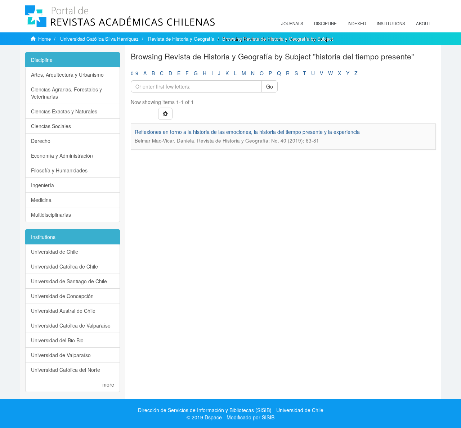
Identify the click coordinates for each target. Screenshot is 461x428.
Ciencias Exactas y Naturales (64, 111)
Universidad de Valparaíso (61, 355)
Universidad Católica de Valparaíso (71, 325)
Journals (292, 23)
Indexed (357, 23)
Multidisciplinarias (51, 214)
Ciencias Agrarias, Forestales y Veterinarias (66, 93)
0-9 (134, 73)
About (423, 23)
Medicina (41, 199)
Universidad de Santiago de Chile (69, 281)
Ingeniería (42, 185)
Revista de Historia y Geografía (181, 38)
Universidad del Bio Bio (57, 340)
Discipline (325, 23)
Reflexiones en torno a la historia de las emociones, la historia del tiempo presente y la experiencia (247, 131)
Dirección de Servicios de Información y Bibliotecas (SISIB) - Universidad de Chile (230, 410)
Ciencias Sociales (51, 126)
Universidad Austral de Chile (63, 310)
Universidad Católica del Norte (65, 369)
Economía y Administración (62, 155)
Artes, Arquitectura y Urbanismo (67, 74)
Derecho (40, 140)
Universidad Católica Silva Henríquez (99, 38)
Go (269, 86)
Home (44, 38)
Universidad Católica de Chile (64, 266)
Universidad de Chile (54, 251)
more (108, 384)
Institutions (391, 23)
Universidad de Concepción (62, 295)
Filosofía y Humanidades (59, 170)
